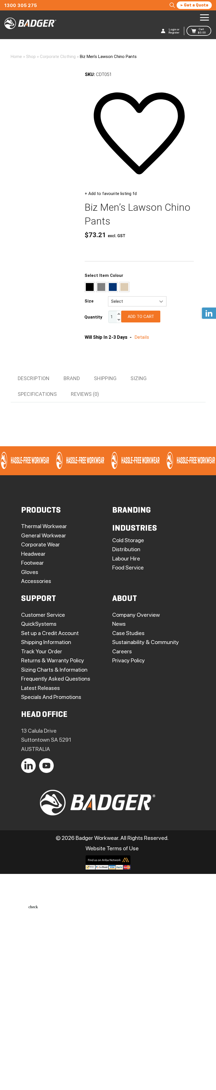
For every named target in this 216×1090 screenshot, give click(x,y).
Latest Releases (40, 688)
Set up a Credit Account (50, 633)
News (119, 623)
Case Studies (128, 633)
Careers (122, 651)
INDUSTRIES (134, 528)
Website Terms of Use (112, 848)
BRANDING (131, 510)
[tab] (34, 378)
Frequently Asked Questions (55, 678)
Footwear (32, 562)
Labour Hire (126, 558)
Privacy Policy (128, 660)
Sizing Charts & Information (54, 669)
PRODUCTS (41, 510)
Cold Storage (128, 540)
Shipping (105, 378)
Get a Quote (195, 5)
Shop (31, 56)
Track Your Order (41, 651)
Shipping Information (46, 642)
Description (34, 378)
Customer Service (43, 614)
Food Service (128, 567)
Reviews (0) (85, 394)
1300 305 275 (20, 5)
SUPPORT (38, 599)
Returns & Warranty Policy (52, 660)
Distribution (126, 549)
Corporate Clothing (58, 56)
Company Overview (136, 614)
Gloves (29, 572)
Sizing (138, 378)
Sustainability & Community (145, 642)
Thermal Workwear (44, 526)
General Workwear (43, 535)
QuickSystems (39, 623)
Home (16, 56)
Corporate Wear (40, 544)
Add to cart (141, 316)
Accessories (36, 581)
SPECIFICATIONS (37, 394)
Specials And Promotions (51, 697)
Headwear (33, 553)
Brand (72, 378)
